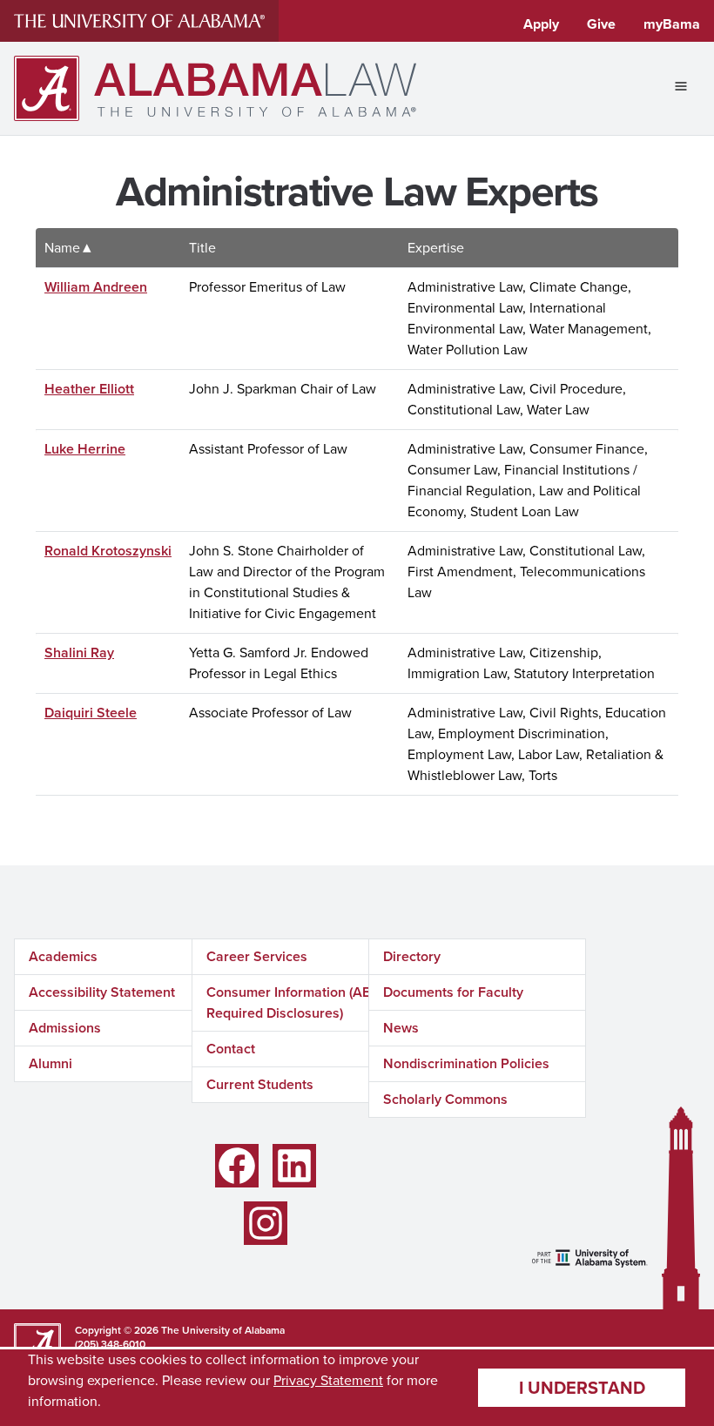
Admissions (65, 1028)
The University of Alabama (223, 1330)
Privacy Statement (328, 1380)
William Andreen (95, 287)
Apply (541, 24)
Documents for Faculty (453, 992)
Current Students (259, 1084)
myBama (671, 24)
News (401, 1028)
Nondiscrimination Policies (466, 1063)
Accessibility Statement (102, 992)
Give (601, 24)
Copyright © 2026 (116, 1330)
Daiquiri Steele (90, 713)
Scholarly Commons (445, 1099)
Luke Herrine (84, 449)
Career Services (256, 956)
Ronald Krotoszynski (108, 551)
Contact (230, 1049)
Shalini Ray (79, 652)
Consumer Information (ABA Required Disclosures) (293, 1002)
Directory (412, 956)
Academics (63, 956)
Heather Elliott (89, 389)
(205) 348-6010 (110, 1344)
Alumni (50, 1063)
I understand (582, 1388)
